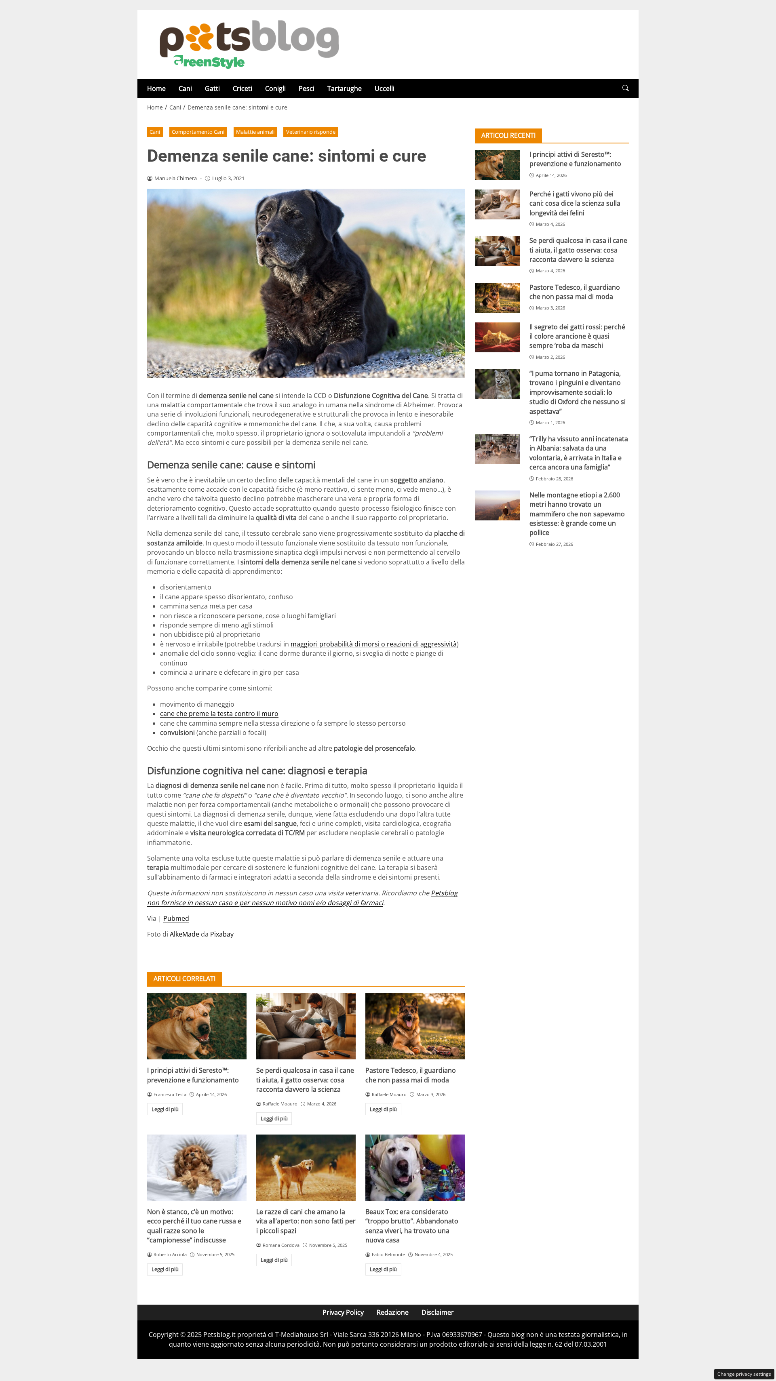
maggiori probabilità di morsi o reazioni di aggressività (374, 644)
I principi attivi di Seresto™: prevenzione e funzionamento (193, 1075)
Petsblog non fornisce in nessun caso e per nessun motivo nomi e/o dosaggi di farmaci (302, 897)
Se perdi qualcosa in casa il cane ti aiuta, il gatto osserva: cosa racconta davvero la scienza (305, 1080)
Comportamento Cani (198, 131)
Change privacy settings (744, 1373)
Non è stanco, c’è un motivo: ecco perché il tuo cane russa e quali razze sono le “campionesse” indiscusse (194, 1225)
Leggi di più (165, 1109)
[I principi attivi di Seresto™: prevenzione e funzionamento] (197, 1026)
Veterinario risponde (310, 131)
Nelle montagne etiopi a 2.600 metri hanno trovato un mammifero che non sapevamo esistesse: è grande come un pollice (577, 514)
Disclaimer (438, 1312)
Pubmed (176, 918)
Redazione (393, 1312)
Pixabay (222, 934)
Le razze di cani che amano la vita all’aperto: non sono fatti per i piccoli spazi (306, 1221)
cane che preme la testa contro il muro (219, 713)
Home (156, 88)
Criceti (242, 88)
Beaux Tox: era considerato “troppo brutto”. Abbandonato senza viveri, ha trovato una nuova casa (411, 1225)
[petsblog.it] (248, 43)
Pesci (306, 88)
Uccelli (384, 88)
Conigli (275, 88)
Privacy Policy (343, 1312)
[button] (625, 88)
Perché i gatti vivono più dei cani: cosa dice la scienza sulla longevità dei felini (574, 203)
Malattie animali (255, 131)
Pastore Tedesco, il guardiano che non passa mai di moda (410, 1075)
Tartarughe (344, 88)
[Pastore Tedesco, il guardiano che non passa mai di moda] (415, 1026)
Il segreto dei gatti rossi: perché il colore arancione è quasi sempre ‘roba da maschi (577, 336)
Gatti (212, 88)
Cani (185, 88)
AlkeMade (184, 934)
